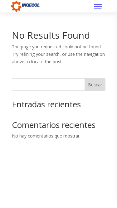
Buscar (95, 85)
